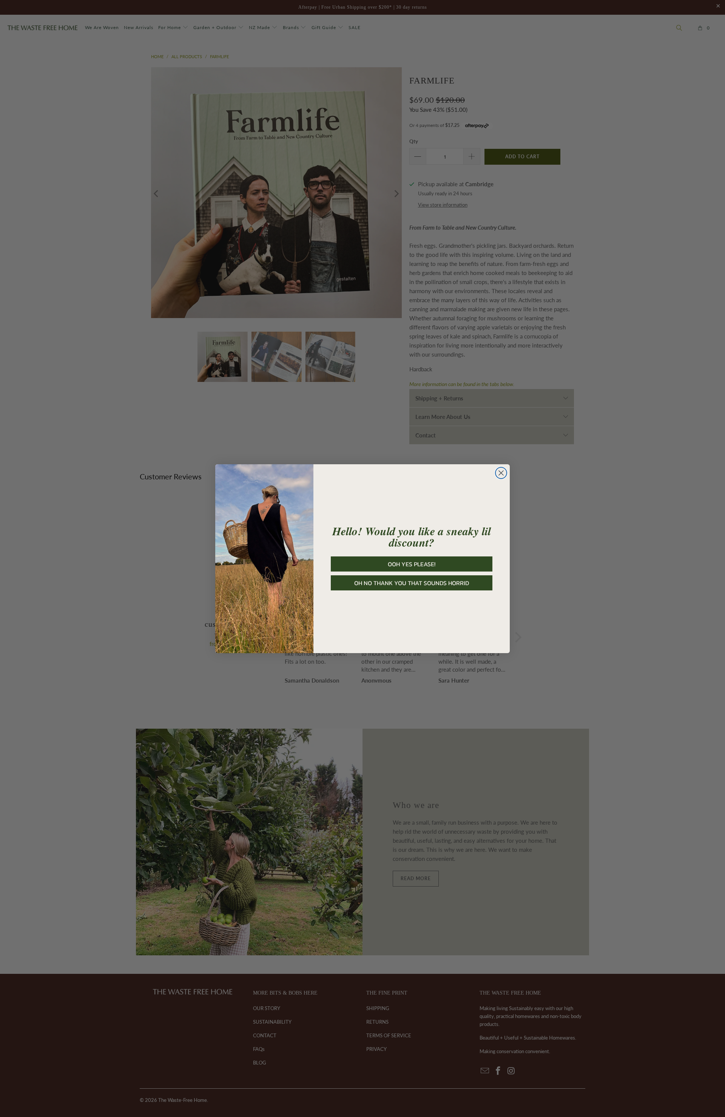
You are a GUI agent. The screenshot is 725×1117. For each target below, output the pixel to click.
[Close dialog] (501, 473)
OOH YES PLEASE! (411, 564)
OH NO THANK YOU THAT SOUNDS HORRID (411, 582)
